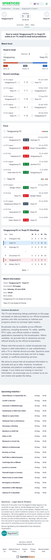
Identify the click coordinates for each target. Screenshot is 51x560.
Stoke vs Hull (6, 436)
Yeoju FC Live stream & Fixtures (14, 303)
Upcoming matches (10, 391)
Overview (20, 25)
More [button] (24, 270)
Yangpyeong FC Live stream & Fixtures (17, 299)
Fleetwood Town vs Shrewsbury (13, 421)
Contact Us (24, 550)
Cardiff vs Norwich (8, 401)
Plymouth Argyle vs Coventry (12, 472)
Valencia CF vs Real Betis (11, 493)
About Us (5, 550)
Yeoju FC (44, 57)
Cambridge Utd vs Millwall (11, 462)
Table (32, 25)
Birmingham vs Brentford (11, 482)
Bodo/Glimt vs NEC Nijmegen (12, 488)
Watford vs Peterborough (11, 447)
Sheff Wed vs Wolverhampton (12, 457)
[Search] (30, 3)
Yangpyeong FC (9, 58)
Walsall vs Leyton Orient (10, 416)
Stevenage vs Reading (10, 426)
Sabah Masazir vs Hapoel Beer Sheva (15, 395)
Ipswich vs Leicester (9, 467)
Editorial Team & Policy (14, 550)
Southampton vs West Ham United (14, 411)
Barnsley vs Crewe (8, 452)
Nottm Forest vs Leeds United (12, 477)
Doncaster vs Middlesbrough (12, 406)
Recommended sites (43, 550)
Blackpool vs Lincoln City (10, 441)
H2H (27, 25)
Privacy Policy (33, 550)
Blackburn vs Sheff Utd (10, 431)
